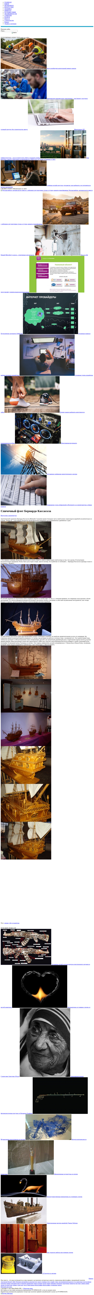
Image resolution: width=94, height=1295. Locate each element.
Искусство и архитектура (9, 515)
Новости (7, 19)
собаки (15, 1285)
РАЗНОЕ (7, 17)
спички (6, 923)
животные (79, 1282)
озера (35, 1283)
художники (53, 1285)
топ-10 (26, 1285)
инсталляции (87, 1282)
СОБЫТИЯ (8, 15)
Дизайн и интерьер (10, 23)
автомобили (25, 1282)
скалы (2, 1285)
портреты (59, 1283)
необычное (29, 1283)
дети (48, 1282)
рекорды (72, 1283)
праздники (66, 1283)
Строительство (9, 20)
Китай (10, 1282)
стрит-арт (20, 1285)
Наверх (91, 1278)
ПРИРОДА (7, 10)
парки (48, 1283)
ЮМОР (6, 4)
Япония (18, 1282)
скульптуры (15, 923)
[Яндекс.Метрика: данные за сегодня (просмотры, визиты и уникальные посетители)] (7, 1293)
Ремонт (6, 22)
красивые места (16, 1283)
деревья (44, 1282)
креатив (23, 1283)
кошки (9, 1283)
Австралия (4, 1282)
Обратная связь (28, 1288)
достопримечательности (66, 1282)
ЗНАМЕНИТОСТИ (10, 14)
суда (10, 923)
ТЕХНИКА (8, 9)
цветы (60, 1285)
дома (56, 1282)
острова (39, 1283)
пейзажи (53, 1283)
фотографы (46, 1285)
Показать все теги (6, 1287)
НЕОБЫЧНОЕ (9, 5)
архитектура (33, 1282)
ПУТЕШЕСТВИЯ (10, 12)
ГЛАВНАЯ (7, 2)
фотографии (39, 1285)
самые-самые (85, 1283)
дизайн (52, 1282)
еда (75, 1282)
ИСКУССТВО (9, 7)
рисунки (78, 1283)
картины (3, 1283)
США (14, 1282)
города (39, 1282)
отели (44, 1283)
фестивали (31, 1285)
